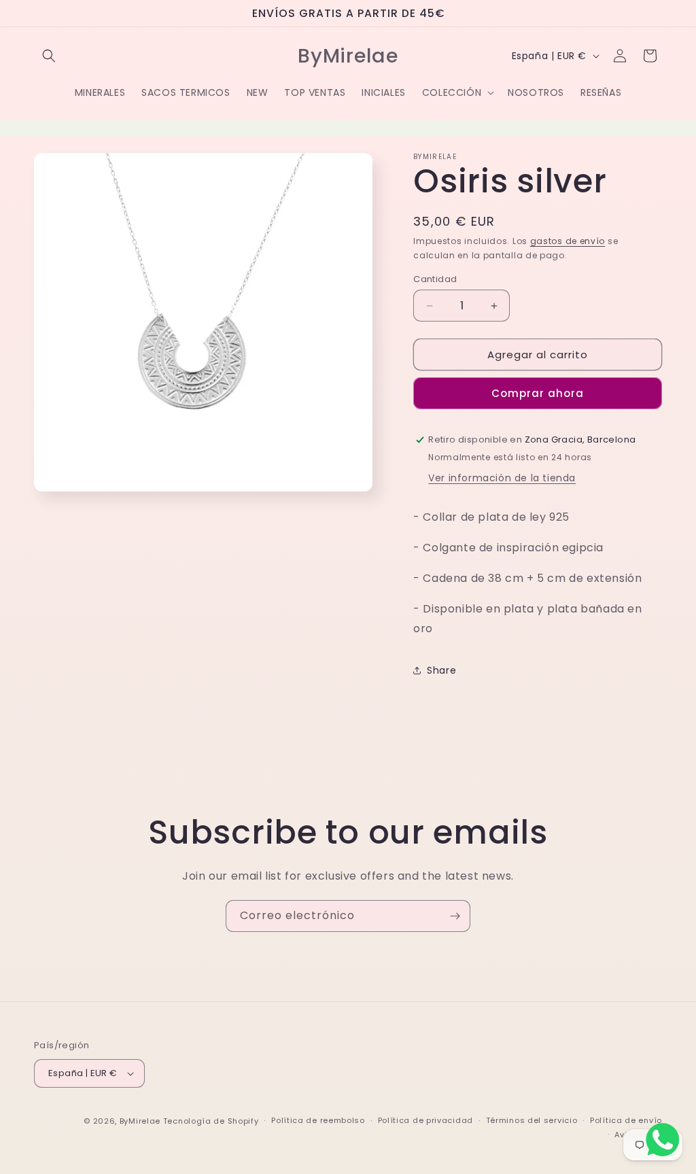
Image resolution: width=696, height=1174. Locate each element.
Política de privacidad (425, 1120)
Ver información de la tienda (502, 478)
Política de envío (626, 1120)
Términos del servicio (532, 1120)
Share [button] (441, 670)
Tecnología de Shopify (211, 1121)
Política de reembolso (318, 1120)
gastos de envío (568, 241)
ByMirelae (140, 1121)
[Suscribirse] (455, 916)
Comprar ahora (537, 393)
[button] (49, 56)
